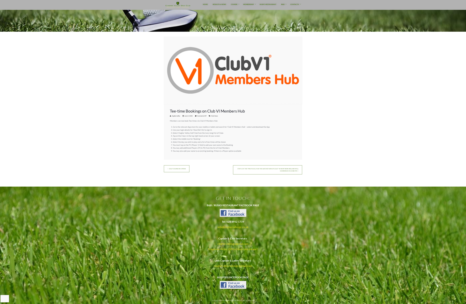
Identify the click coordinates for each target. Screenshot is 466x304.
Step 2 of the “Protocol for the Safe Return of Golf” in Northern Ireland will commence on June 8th (268, 170)
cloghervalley (176, 116)
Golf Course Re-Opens (177, 168)
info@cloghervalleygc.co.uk (233, 227)
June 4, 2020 (188, 116)
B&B (283, 4)
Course (234, 4)
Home (205, 4)
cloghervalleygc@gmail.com (233, 243)
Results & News (219, 4)
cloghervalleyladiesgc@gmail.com (233, 265)
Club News (214, 116)
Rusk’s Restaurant (268, 4)
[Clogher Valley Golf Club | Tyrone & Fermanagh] (178, 5)
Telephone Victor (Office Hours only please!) (233, 249)
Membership (248, 4)
